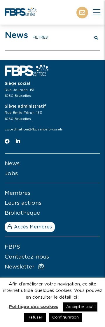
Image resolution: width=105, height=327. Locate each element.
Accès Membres (33, 227)
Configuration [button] (65, 317)
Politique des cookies (33, 306)
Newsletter (20, 267)
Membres (17, 193)
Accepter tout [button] (80, 307)
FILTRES (40, 37)
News (12, 163)
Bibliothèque (22, 213)
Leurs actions (23, 203)
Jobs (11, 173)
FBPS (12, 247)
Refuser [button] (35, 317)
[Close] (96, 12)
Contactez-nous (27, 257)
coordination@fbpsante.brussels (34, 129)
